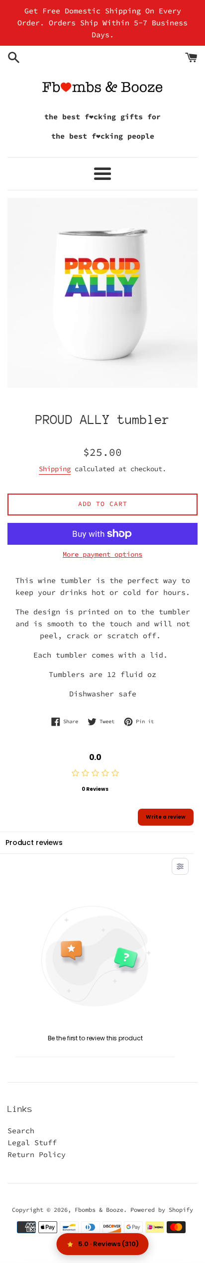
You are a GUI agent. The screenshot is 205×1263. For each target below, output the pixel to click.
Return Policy (36, 1154)
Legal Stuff (32, 1142)
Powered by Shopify (161, 1209)
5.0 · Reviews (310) (108, 1244)
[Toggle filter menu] (180, 866)
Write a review (166, 817)
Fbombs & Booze (99, 1209)
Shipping (55, 468)
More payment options (102, 554)
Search (20, 1130)
